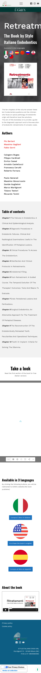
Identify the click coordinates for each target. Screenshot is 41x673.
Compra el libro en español (20, 569)
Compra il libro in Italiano (20, 518)
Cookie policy (7, 626)
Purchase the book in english (20, 543)
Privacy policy (7, 623)
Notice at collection (9, 671)
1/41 (9, 459)
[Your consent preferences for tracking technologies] (37, 669)
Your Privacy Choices (16, 667)
